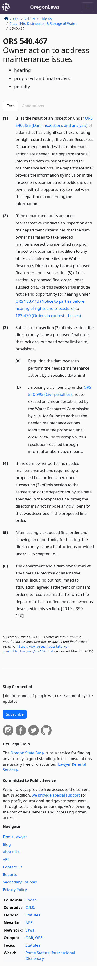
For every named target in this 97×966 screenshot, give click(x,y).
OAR (29, 937)
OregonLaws (45, 7)
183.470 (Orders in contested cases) (48, 315)
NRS (29, 922)
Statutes (32, 915)
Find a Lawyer (15, 836)
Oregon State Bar (25, 752)
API (6, 859)
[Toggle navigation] (87, 7)
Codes (30, 900)
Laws (29, 930)
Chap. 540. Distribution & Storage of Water (43, 23)
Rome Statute (37, 952)
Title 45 (46, 19)
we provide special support (56, 795)
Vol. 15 (29, 19)
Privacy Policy (15, 889)
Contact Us (12, 867)
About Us (11, 852)
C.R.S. (30, 907)
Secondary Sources (20, 882)
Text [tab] (10, 105)
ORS (16, 19)
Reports (10, 874)
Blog (7, 844)
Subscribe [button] (15, 714)
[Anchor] (41, 203)
